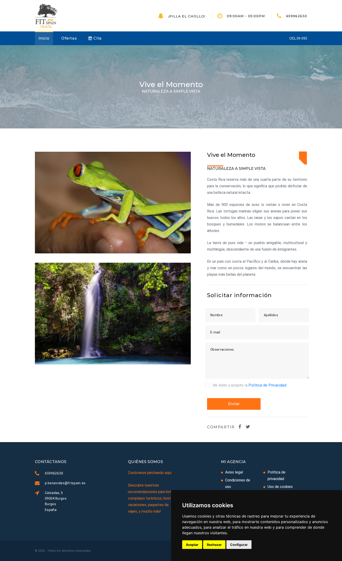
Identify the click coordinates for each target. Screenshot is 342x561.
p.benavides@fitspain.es (65, 483)
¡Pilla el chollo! (186, 16)
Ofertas (69, 38)
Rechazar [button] (214, 545)
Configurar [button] (239, 545)
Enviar (234, 404)
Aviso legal (234, 472)
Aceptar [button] (192, 545)
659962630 (296, 16)
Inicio (44, 38)
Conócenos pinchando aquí (149, 472)
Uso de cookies (280, 486)
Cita (97, 38)
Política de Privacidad (267, 385)
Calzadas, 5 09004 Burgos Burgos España (56, 501)
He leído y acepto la (249, 385)
